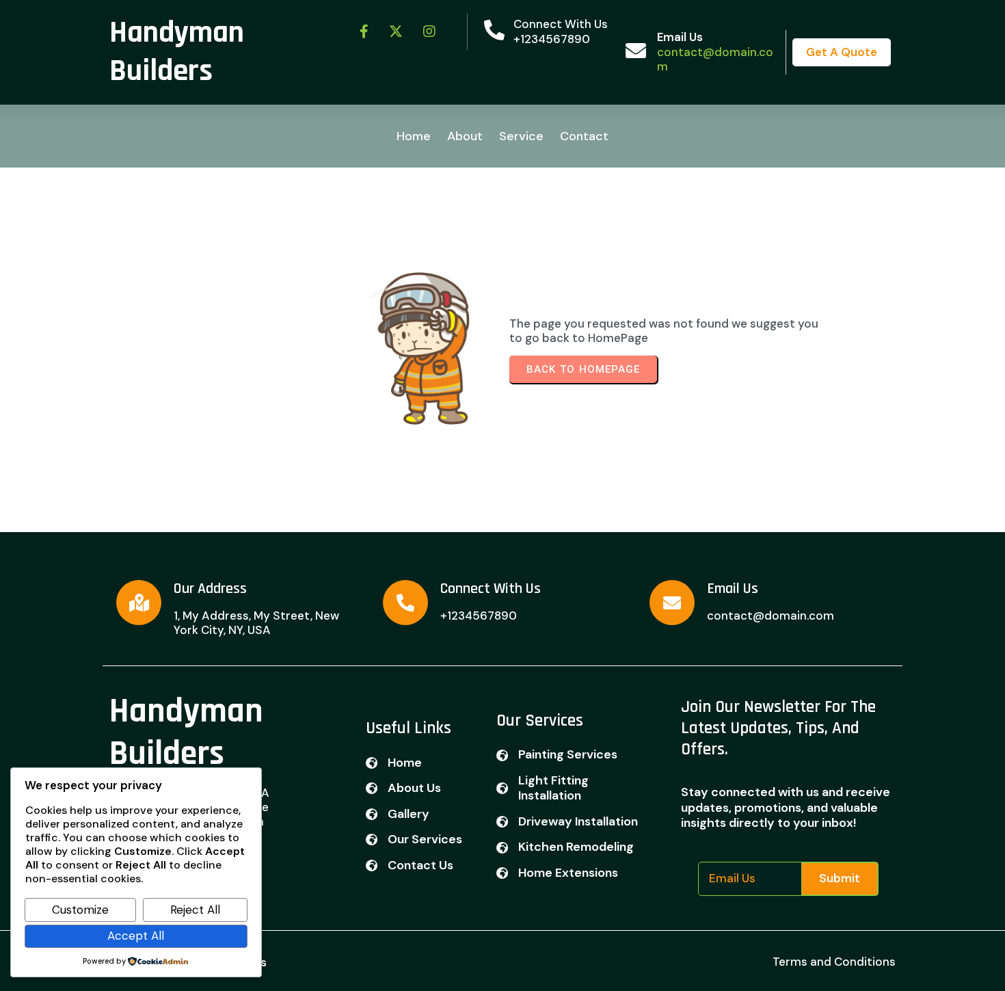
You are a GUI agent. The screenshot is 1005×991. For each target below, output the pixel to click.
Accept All (135, 935)
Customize (80, 909)
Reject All (195, 909)
